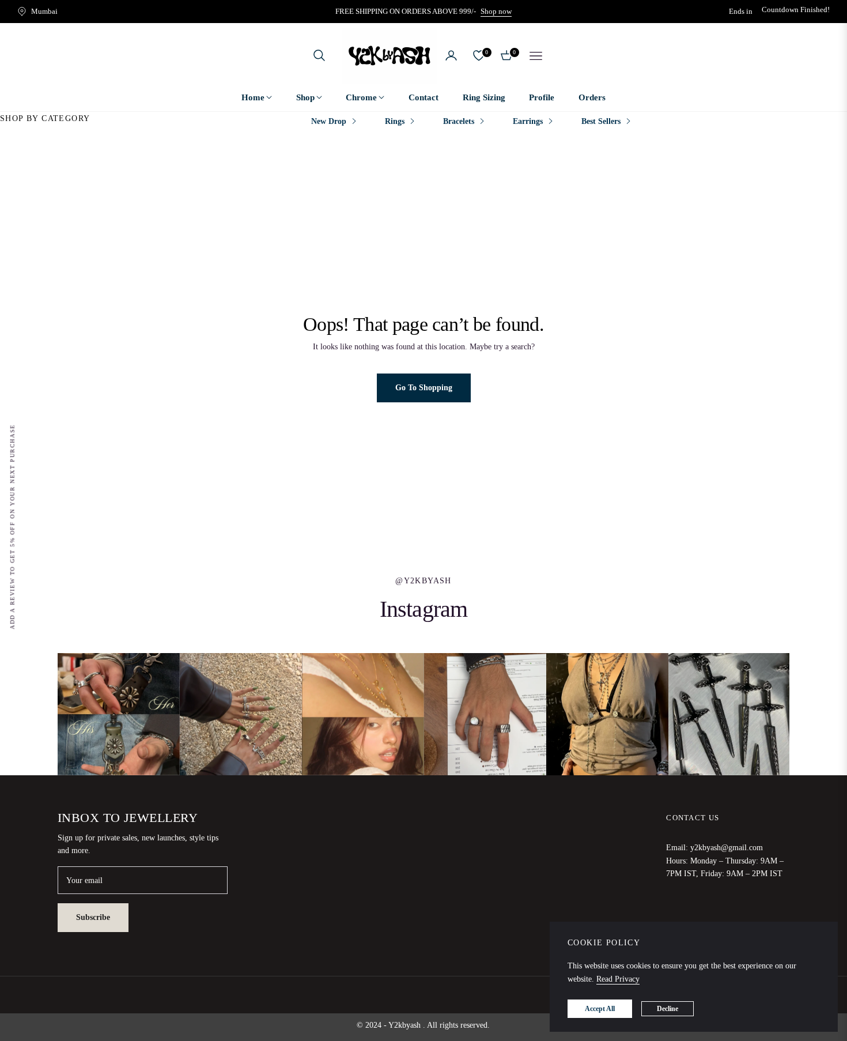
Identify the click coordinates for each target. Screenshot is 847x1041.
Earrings (528, 121)
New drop (328, 121)
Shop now (496, 11)
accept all (600, 1009)
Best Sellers (601, 121)
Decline (667, 1009)
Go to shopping (423, 387)
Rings (394, 121)
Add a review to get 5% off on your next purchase (12, 526)
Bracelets (458, 121)
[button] (319, 55)
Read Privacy (618, 979)
